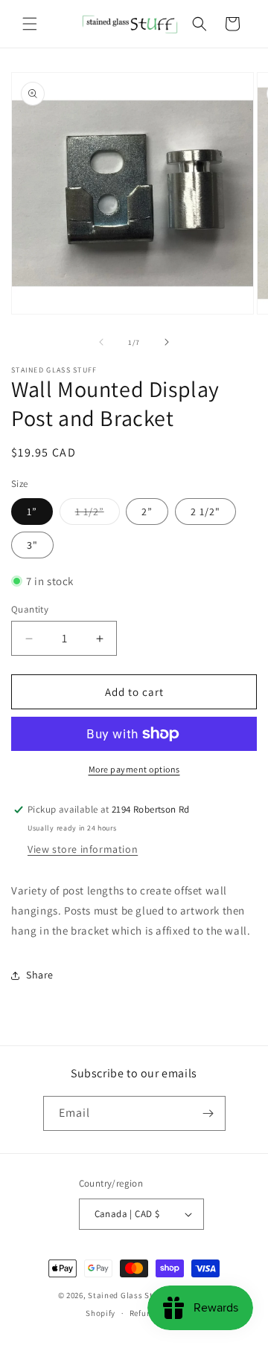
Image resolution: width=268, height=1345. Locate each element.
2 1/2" (205, 511)
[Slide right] (166, 342)
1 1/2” (97, 514)
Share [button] (40, 974)
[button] (29, 23)
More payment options (134, 769)
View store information (83, 849)
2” (147, 511)
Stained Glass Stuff (125, 1295)
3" (32, 545)
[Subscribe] (208, 1113)
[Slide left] (101, 342)
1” (32, 511)
